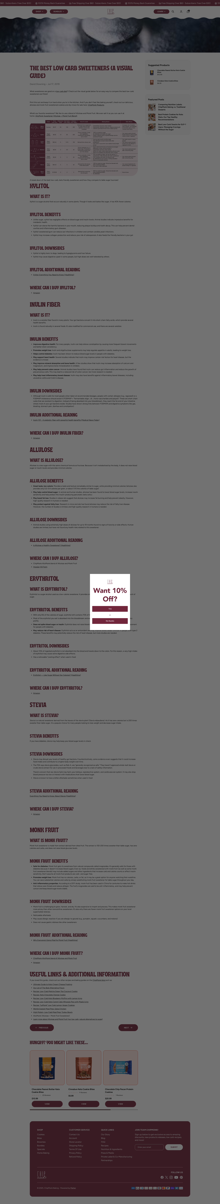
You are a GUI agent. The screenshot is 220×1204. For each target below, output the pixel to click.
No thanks (110, 621)
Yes (110, 609)
